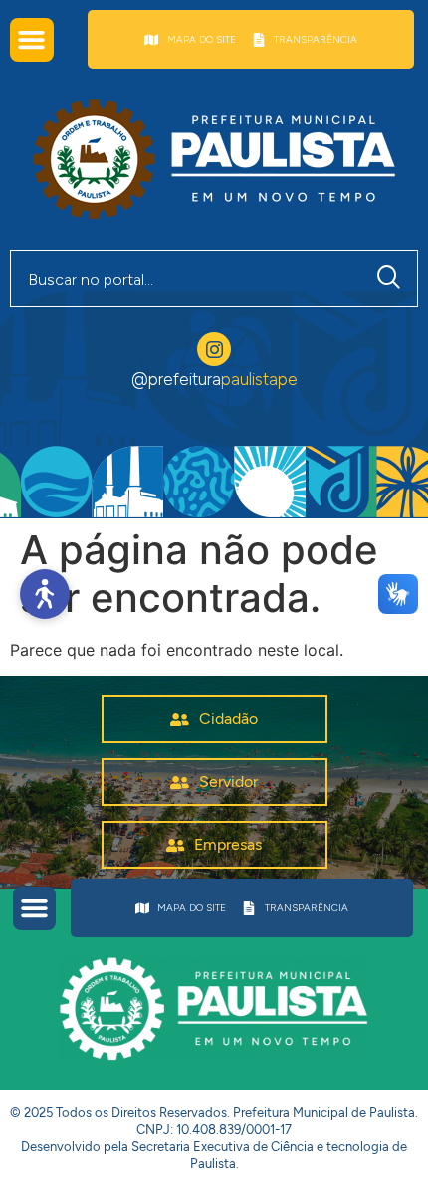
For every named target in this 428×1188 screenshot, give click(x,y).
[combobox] (186, 278)
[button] (32, 40)
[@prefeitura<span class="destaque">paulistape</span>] (214, 349)
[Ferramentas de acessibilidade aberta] (45, 594)
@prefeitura (214, 379)
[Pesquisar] (393, 278)
